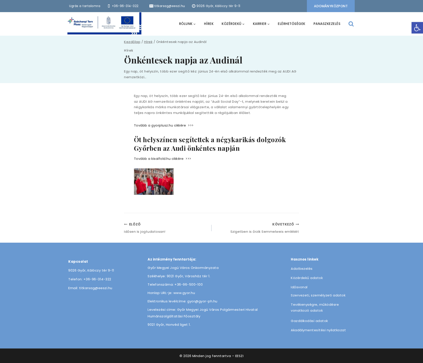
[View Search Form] (351, 23)
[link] (417, 28)
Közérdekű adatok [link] (307, 278)
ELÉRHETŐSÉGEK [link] (291, 23)
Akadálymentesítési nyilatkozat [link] (318, 330)
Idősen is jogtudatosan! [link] (144, 228)
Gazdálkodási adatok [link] (309, 320)
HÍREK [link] (209, 23)
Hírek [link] (128, 50)
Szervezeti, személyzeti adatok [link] (318, 295)
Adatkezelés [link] (302, 268)
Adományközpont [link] (331, 6)
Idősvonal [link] (299, 287)
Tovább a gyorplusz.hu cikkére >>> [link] (164, 125)
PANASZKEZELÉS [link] (327, 23)
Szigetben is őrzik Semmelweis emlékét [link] (264, 228)
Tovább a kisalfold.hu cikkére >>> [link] (162, 158)
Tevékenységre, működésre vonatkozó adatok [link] (315, 307)
